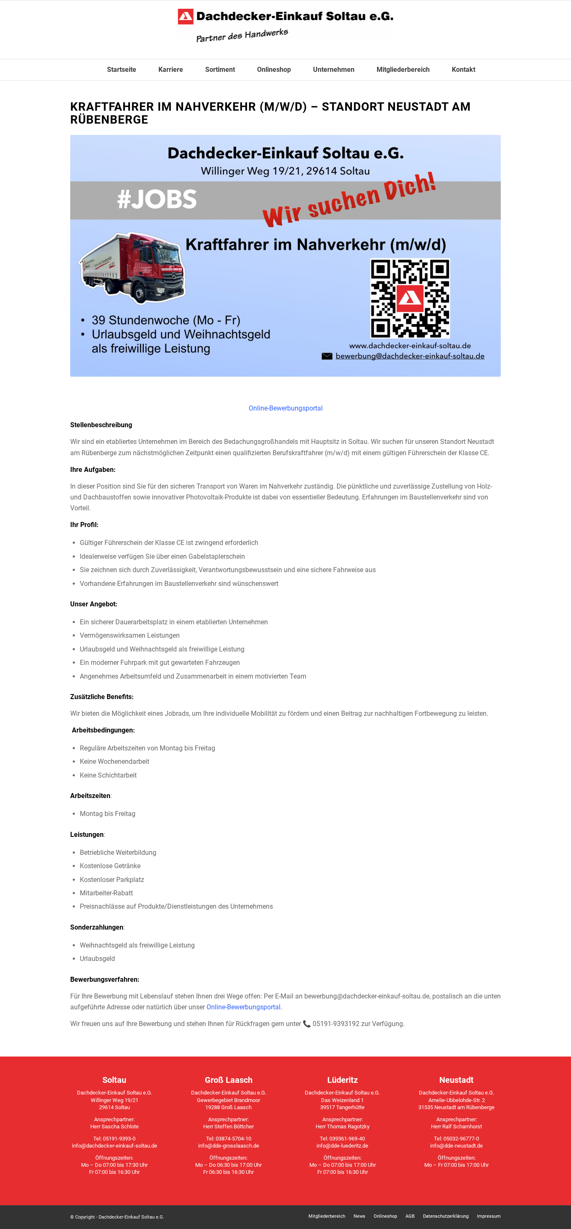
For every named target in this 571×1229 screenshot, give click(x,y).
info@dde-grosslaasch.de (228, 1146)
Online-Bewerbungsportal (286, 408)
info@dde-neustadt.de (456, 1146)
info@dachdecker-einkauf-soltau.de (114, 1146)
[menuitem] (116, 69)
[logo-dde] (285, 29)
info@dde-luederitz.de (342, 1146)
